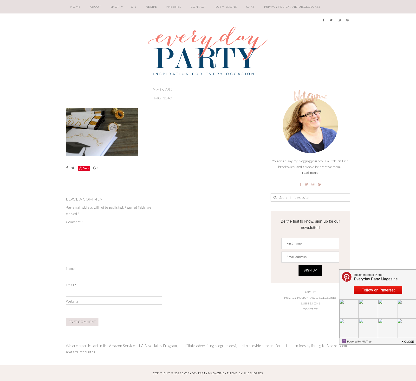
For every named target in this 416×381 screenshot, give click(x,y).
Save (86, 168)
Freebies (173, 6)
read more (310, 172)
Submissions (226, 6)
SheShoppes (253, 373)
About (95, 6)
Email (71, 285)
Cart (250, 6)
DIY (133, 6)
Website (72, 301)
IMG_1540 (162, 98)
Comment (74, 222)
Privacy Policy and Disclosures (292, 6)
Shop (114, 6)
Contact (198, 6)
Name (71, 268)
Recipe (151, 6)
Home (75, 6)
